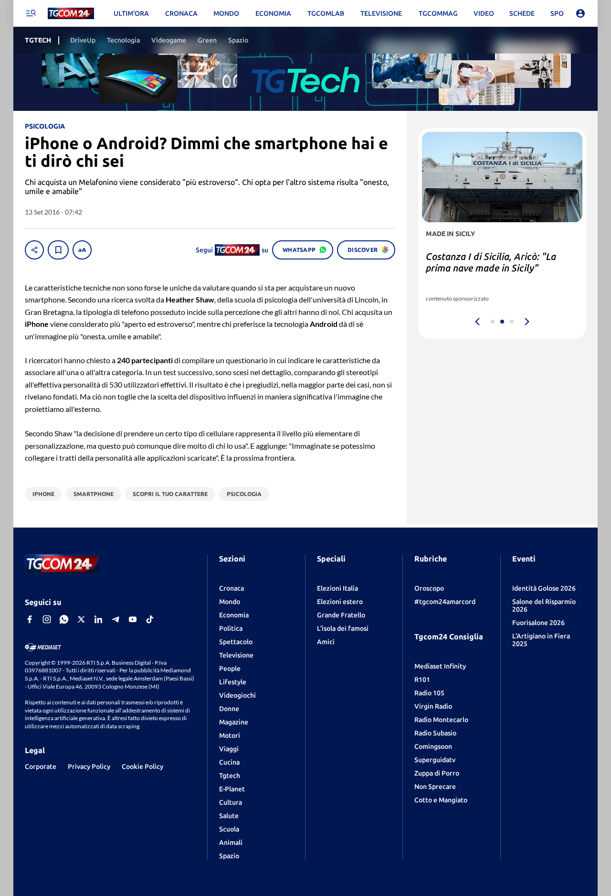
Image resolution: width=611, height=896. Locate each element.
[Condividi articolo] (34, 249)
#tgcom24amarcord (444, 601)
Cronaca (231, 588)
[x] (81, 619)
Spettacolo (236, 642)
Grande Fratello (341, 615)
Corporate (40, 766)
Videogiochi (237, 695)
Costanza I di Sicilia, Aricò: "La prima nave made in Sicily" (491, 262)
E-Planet (232, 789)
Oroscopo (429, 588)
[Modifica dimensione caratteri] (82, 249)
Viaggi (229, 749)
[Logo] (71, 14)
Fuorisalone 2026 (538, 622)
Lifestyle (232, 682)
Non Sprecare (435, 786)
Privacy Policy (89, 766)
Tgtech (229, 775)
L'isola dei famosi (343, 628)
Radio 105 (429, 693)
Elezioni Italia (337, 588)
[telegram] (115, 619)
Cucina (229, 762)
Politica (230, 628)
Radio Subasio (435, 733)
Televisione (236, 655)
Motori (229, 735)
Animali (230, 842)
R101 (422, 679)
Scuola (229, 829)
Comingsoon (433, 746)
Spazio (229, 856)
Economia (234, 615)
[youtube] (132, 619)
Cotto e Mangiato (440, 800)
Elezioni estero (340, 601)
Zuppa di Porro (436, 773)
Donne (229, 708)
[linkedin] (98, 619)
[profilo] (580, 13)
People (230, 668)
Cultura (230, 802)
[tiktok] (150, 619)
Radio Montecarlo (441, 719)
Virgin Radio (433, 706)
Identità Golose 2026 (544, 588)
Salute (229, 816)
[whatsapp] (64, 619)
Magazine (233, 722)
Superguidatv (434, 760)
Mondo (229, 601)
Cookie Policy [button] (142, 766)
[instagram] (47, 619)
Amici (326, 642)
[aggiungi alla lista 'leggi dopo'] (58, 249)
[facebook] (29, 619)
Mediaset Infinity (440, 666)
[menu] (30, 13)
